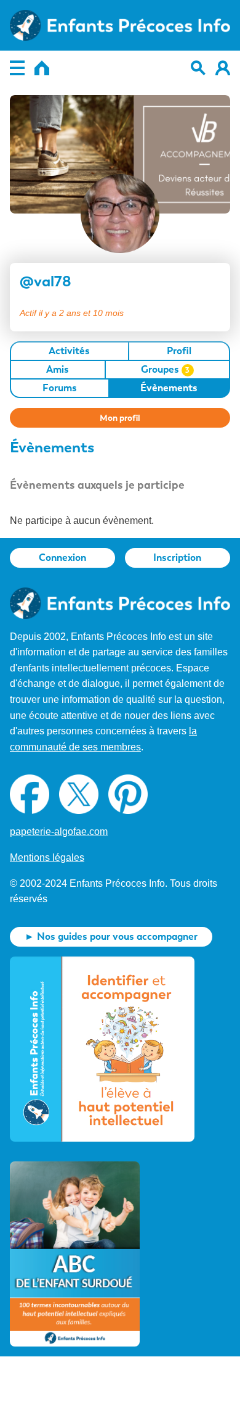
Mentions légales (47, 857)
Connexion (62, 557)
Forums (59, 387)
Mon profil (120, 417)
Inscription (177, 557)
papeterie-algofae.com (59, 831)
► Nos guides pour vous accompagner (111, 936)
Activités (69, 350)
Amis (57, 369)
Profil (179, 350)
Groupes (165, 369)
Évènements (169, 387)
